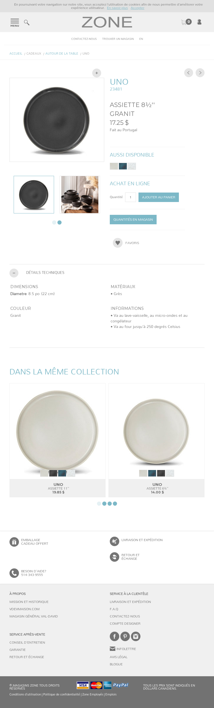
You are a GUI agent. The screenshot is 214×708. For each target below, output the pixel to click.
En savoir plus (117, 7)
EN (141, 39)
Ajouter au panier (158, 197)
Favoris (132, 243)
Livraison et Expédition (142, 540)
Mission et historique (28, 602)
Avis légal (118, 657)
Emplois (110, 694)
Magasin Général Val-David (33, 616)
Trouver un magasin (118, 39)
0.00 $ (186, 22)
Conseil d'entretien (27, 642)
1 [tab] (54, 222)
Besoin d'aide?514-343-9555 (33, 573)
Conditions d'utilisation (25, 694)
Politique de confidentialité (61, 694)
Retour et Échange (26, 657)
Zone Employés (92, 694)
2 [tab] (59, 222)
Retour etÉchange (130, 556)
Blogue (116, 664)
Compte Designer (125, 623)
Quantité (117, 197)
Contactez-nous (84, 39)
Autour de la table (61, 53)
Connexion (199, 21)
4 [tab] (115, 504)
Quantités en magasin (133, 219)
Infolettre (126, 649)
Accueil (15, 53)
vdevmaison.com (24, 609)
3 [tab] (110, 504)
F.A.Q (114, 609)
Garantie (17, 649)
